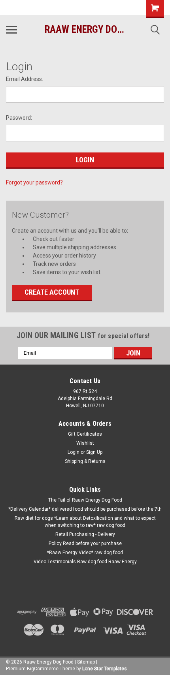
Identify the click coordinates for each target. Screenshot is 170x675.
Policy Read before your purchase (85, 543)
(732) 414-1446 (34, 7)
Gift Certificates (85, 434)
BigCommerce (43, 668)
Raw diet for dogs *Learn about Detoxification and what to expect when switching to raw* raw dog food (85, 521)
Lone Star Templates (104, 668)
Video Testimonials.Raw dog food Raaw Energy (85, 561)
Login (73, 452)
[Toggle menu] (11, 29)
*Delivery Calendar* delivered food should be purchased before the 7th (85, 509)
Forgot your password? (34, 182)
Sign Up (94, 452)
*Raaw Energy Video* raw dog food (85, 552)
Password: (19, 118)
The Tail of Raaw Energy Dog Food (85, 500)
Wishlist (85, 443)
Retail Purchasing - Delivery (85, 534)
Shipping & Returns (85, 461)
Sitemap (86, 662)
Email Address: (24, 79)
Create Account (52, 292)
